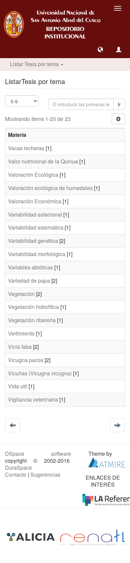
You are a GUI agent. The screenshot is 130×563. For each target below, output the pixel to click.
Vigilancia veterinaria (33, 399)
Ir (119, 104)
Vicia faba (20, 346)
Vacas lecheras (26, 148)
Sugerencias (45, 474)
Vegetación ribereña (32, 320)
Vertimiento (21, 333)
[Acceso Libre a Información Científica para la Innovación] (31, 537)
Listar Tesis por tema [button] (35, 64)
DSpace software (38, 453)
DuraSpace (18, 467)
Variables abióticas (30, 267)
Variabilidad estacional (35, 214)
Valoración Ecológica (33, 174)
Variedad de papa (29, 280)
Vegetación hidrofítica (33, 307)
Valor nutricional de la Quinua (43, 161)
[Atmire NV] (106, 461)
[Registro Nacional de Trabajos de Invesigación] (92, 537)
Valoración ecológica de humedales (50, 188)
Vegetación (21, 294)
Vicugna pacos (25, 360)
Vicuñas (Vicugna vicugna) (40, 373)
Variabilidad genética (33, 240)
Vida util (17, 386)
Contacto (15, 474)
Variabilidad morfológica (36, 254)
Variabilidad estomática (35, 227)
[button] (100, 49)
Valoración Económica (34, 201)
